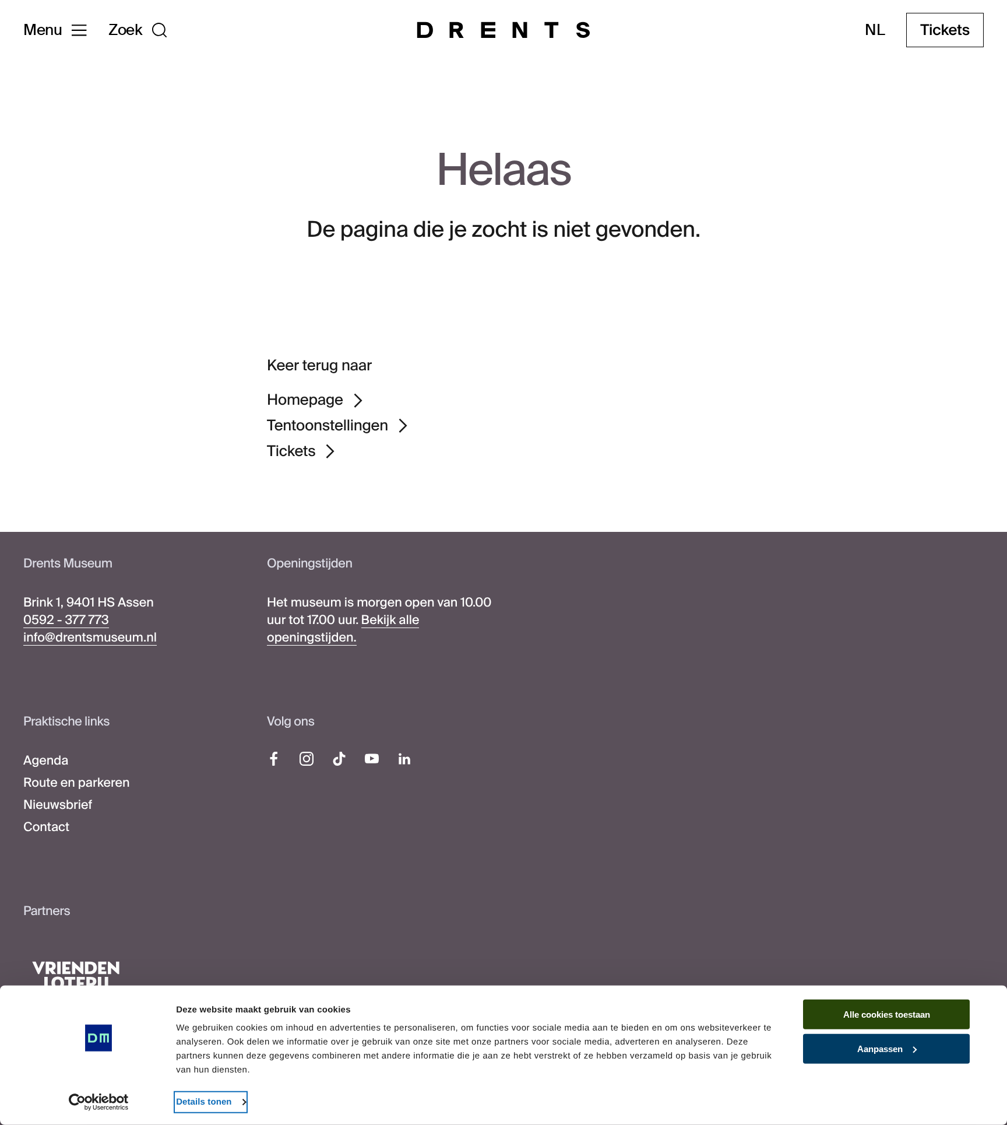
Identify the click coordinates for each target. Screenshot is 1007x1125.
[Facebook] (274, 759)
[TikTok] (339, 759)
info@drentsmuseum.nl (90, 637)
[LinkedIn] (404, 759)
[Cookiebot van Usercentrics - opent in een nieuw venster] (99, 1102)
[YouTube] (372, 759)
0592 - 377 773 (66, 620)
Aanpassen (880, 1049)
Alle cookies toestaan (886, 1014)
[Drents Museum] (503, 30)
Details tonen (203, 1102)
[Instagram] (307, 759)
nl (875, 30)
